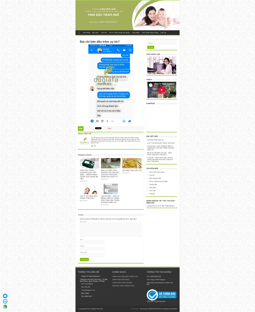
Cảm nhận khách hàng (150, 33)
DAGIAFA (174, 309)
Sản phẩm (136, 33)
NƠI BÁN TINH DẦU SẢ (132, 170)
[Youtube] (137, 309)
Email (82, 246)
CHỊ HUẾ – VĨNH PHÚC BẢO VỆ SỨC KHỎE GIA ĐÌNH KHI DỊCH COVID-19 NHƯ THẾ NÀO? (160, 159)
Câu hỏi (104, 33)
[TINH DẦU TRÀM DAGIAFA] (128, 15)
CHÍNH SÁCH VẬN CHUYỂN (122, 283)
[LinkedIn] (135, 309)
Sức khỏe (152, 190)
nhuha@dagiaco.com (88, 290)
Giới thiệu (86, 33)
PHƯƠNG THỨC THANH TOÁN (123, 286)
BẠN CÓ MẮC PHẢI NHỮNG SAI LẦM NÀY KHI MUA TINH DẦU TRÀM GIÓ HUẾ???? (110, 173)
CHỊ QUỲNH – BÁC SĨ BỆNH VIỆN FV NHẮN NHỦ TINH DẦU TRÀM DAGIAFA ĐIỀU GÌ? (110, 199)
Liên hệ (163, 33)
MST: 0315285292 (87, 284)
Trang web (83, 252)
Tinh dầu (152, 194)
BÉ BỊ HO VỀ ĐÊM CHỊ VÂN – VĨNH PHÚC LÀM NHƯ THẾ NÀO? (159, 154)
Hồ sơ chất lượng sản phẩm (119, 33)
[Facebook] (133, 309)
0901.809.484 (85, 287)
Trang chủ (79, 32)
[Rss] (131, 309)
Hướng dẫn (153, 184)
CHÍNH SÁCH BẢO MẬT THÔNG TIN (124, 276)
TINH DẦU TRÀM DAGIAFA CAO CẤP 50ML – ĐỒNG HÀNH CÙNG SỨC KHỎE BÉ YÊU (89, 174)
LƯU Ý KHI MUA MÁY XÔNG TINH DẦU (89, 197)
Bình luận (83, 221)
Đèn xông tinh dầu (155, 178)
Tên (81, 239)
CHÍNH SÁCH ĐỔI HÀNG (120, 279)
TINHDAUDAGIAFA (154, 309)
